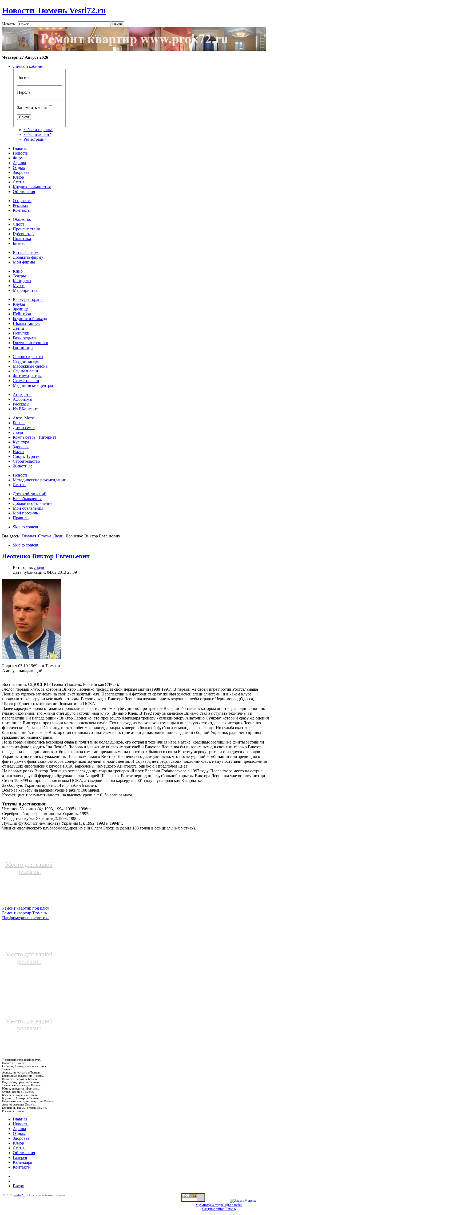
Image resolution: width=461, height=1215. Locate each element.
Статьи (44, 536)
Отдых (19, 1133)
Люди (58, 536)
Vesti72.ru (19, 1195)
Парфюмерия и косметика (25, 917)
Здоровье (21, 1138)
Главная (29, 536)
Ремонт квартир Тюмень (24, 913)
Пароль (23, 92)
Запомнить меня (32, 107)
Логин (23, 77)
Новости (21, 1124)
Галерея (20, 1157)
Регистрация (34, 139)
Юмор (18, 1143)
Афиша (19, 1128)
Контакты (22, 1167)
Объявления (24, 1152)
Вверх (18, 1185)
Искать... (10, 24)
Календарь (22, 1162)
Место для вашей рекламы (29, 868)
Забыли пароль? (38, 129)
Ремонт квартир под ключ (25, 908)
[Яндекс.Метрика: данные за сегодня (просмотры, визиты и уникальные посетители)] (243, 1201)
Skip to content (25, 527)
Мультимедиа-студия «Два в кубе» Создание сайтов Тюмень (219, 1207)
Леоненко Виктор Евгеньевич (46, 556)
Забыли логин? (37, 134)
